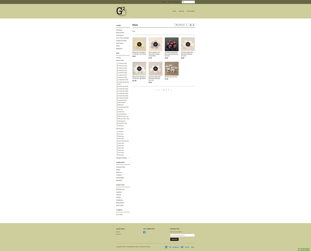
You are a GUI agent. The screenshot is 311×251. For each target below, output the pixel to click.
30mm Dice (121, 150)
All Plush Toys (120, 189)
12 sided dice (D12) (123, 86)
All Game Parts (120, 167)
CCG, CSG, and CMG (122, 38)
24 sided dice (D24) (123, 93)
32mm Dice (121, 152)
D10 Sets (120, 109)
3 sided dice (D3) (122, 65)
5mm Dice (120, 131)
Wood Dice (121, 125)
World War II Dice (122, 123)
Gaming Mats (120, 177)
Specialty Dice (121, 121)
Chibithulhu (119, 200)
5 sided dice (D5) (122, 70)
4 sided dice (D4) (122, 68)
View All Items (191, 11)
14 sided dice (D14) (123, 88)
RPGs (118, 46)
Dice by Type (120, 60)
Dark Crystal (119, 205)
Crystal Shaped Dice (123, 107)
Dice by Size (120, 128)
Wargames (119, 48)
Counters (118, 175)
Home (174, 11)
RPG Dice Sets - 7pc (123, 116)
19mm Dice (121, 143)
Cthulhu (118, 197)
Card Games (120, 35)
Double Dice (121, 111)
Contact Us (304, 249)
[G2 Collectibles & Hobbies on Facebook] (144, 232)
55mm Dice (121, 155)
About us (181, 11)
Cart (164, 2)
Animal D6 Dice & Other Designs (122, 101)
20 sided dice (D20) (123, 91)
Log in (169, 2)
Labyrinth (119, 192)
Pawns (118, 169)
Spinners (118, 172)
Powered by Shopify (145, 246)
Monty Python (120, 202)
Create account (176, 2)
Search (118, 231)
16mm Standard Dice (123, 141)
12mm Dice (121, 138)
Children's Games (121, 40)
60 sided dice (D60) (123, 98)
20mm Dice (121, 145)
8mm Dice (120, 134)
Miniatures (119, 180)
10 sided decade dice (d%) (123, 83)
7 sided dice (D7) (122, 75)
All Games (119, 30)
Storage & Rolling (121, 158)
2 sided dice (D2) (122, 63)
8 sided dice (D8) (122, 77)
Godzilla (118, 194)
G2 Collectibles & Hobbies (132, 246)
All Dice (118, 57)
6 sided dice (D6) (122, 72)
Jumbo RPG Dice (122, 114)
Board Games (120, 32)
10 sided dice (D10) (123, 79)
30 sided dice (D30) (123, 95)
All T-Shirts (119, 214)
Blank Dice (121, 104)
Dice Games (119, 43)
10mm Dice (121, 136)
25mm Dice (121, 148)
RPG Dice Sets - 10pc (123, 118)
